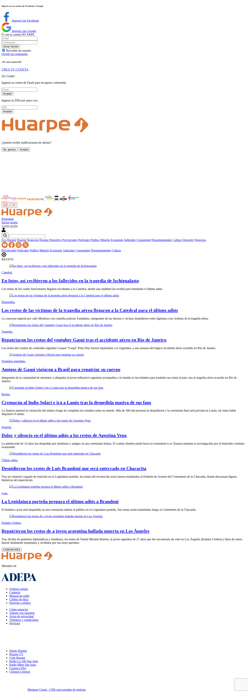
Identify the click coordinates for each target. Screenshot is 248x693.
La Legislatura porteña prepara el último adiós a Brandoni (60, 501)
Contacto (14, 592)
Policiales (84, 240)
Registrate (8, 219)
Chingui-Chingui (19, 671)
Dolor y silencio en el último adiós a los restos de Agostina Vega (64, 435)
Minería (105, 240)
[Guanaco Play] (73, 199)
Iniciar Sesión (10, 46)
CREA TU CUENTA (15, 69)
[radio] (63, 199)
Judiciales (130, 240)
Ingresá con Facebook (25, 20)
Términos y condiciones (24, 619)
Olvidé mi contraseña (15, 54)
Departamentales (162, 240)
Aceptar (7, 93)
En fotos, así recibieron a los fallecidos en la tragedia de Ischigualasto (70, 280)
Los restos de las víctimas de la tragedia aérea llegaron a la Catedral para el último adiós (90, 310)
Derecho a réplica (20, 602)
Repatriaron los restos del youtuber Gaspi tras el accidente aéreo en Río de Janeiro (84, 339)
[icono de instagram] (19, 247)
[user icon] (4, 231)
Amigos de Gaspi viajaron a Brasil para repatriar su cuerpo (61, 369)
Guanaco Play (18, 668)
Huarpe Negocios (28, 240)
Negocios (200, 240)
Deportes (188, 240)
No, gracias (9, 149)
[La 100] (56, 199)
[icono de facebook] (12, 247)
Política (95, 240)
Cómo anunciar (18, 609)
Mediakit (14, 623)
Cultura (177, 240)
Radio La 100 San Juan (23, 661)
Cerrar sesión (10, 226)
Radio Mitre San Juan (22, 664)
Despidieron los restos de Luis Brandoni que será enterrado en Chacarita (74, 468)
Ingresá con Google (23, 31)
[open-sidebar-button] (5, 204)
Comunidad (143, 240)
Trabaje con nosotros (22, 613)
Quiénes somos (18, 589)
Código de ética (18, 599)
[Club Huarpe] (14, 199)
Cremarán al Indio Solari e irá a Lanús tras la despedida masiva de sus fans (76, 402)
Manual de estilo (19, 596)
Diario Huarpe (18, 650)
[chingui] (49, 199)
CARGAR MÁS (11, 549)
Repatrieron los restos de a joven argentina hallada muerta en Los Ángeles (75, 531)
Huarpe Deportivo (50, 240)
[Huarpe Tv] (36, 199)
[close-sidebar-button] (13, 205)
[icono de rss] (5, 247)
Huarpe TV (16, 654)
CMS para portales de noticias (57, 689)
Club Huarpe (17, 657)
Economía (117, 240)
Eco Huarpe (9, 240)
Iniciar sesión (10, 222)
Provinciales (69, 240)
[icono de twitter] (25, 247)
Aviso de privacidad (21, 616)
